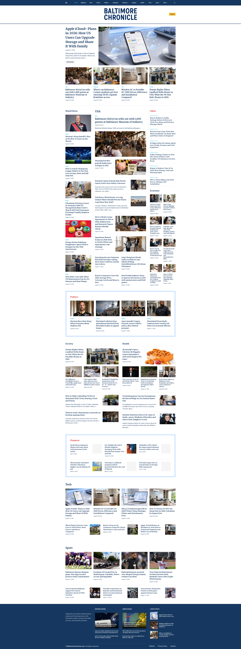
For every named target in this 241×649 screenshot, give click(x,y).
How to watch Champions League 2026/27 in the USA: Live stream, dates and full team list (76, 172)
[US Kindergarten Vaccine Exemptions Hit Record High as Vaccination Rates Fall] (168, 400)
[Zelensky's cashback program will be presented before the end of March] (131, 466)
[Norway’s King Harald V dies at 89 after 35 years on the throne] (78, 130)
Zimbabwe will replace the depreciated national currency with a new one (149, 447)
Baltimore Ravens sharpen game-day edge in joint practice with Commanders (77, 574)
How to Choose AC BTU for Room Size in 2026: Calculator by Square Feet (162, 511)
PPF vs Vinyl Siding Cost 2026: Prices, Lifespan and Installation (162, 182)
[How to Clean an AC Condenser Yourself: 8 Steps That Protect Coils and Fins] (132, 529)
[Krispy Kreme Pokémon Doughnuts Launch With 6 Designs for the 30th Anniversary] (78, 236)
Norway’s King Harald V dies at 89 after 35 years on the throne (77, 138)
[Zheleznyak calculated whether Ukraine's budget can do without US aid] (97, 466)
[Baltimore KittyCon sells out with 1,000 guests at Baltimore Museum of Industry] (78, 84)
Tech (150, 2)
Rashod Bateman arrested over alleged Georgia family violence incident (133, 574)
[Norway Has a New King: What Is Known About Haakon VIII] (82, 315)
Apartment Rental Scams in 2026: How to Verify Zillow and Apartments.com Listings (103, 242)
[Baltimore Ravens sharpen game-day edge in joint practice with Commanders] (78, 566)
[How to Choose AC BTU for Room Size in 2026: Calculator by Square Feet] (162, 503)
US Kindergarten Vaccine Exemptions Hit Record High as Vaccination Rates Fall (138, 398)
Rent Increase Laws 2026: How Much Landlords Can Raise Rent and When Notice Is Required (162, 134)
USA (91, 2)
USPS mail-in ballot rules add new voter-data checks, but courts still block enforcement (92, 382)
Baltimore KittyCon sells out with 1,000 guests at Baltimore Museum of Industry (119, 120)
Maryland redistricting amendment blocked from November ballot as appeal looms (107, 324)
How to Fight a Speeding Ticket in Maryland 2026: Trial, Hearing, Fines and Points (81, 398)
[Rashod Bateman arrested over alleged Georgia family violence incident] (134, 566)
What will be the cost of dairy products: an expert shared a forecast (134, 631)
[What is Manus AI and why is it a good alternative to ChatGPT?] (107, 620)
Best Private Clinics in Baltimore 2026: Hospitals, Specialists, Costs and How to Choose (166, 383)
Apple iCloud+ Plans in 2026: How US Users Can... (167, 615)
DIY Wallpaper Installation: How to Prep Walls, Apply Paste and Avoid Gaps (73, 382)
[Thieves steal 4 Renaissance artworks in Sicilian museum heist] (111, 416)
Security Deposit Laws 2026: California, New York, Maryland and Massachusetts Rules (168, 253)
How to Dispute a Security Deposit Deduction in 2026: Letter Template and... (155, 230)
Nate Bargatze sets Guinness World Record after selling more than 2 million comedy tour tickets (107, 260)
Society (134, 2)
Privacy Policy (162, 646)
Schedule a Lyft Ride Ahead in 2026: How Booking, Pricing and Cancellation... (169, 230)
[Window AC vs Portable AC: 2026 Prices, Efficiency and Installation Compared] (134, 84)
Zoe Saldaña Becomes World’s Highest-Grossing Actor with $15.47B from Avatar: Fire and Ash (114, 449)
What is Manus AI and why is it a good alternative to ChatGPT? (106, 625)
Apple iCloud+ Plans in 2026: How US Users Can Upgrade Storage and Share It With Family (80, 37)
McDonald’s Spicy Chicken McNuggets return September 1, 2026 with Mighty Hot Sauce (132, 354)
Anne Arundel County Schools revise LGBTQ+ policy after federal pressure (131, 324)
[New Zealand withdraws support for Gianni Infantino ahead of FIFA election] (95, 593)
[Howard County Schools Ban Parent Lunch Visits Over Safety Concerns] (138, 185)
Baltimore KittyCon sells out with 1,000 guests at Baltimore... (166, 625)
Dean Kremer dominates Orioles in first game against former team (150, 591)
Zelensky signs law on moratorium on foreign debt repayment (148, 465)
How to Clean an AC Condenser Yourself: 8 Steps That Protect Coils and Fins (114, 527)
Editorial (152, 646)
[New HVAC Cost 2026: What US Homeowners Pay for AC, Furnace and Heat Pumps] (78, 270)
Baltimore (83, 2)
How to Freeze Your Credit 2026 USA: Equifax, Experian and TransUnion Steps (156, 252)
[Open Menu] (66, 3)
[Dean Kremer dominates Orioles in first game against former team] (170, 593)
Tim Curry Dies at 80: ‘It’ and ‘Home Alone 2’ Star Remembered (130, 381)
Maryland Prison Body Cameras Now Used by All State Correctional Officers (158, 323)
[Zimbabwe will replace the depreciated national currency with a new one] (166, 449)
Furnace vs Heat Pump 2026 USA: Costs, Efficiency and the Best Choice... (155, 208)
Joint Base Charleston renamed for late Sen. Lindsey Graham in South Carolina (155, 278)
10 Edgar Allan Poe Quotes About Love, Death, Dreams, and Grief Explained (163, 145)
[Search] (175, 3)
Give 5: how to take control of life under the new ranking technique (106, 636)
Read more (70, 62)
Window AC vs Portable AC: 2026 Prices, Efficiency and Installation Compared (105, 511)
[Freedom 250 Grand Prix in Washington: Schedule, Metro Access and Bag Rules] (106, 566)
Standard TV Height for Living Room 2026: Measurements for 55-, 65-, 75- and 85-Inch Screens (110, 382)
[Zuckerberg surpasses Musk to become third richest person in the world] (97, 449)
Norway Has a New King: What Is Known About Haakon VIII (81, 323)
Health (142, 2)
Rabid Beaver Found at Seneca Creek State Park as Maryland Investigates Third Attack (148, 383)
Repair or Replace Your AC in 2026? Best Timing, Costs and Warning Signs (161, 170)
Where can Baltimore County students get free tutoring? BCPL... (166, 634)
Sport (157, 2)
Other (164, 2)
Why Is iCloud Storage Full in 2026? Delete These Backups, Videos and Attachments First (134, 512)
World (98, 2)
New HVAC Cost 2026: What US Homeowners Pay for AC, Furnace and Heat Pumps (77, 279)
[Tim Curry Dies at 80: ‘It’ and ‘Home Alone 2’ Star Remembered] (130, 376)
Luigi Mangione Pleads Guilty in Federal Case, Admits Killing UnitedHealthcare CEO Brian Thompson (133, 261)
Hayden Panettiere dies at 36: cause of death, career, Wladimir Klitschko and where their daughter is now (139, 417)
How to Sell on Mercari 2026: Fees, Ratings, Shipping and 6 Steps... (168, 277)
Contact (172, 14)
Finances (124, 2)
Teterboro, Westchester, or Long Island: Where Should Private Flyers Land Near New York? (110, 199)
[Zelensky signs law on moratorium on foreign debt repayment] (166, 466)
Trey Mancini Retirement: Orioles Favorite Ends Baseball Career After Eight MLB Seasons (161, 575)
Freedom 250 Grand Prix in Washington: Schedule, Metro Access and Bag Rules (106, 574)
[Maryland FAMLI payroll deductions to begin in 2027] (130, 167)
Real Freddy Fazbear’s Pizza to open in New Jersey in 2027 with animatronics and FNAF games (133, 279)
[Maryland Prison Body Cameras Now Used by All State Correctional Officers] (159, 315)
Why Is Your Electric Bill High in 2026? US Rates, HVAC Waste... (169, 207)
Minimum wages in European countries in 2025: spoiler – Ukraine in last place (133, 624)
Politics (106, 2)
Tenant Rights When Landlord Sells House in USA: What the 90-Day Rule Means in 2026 (74, 354)
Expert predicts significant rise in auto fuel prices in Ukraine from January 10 (106, 631)
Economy (115, 2)
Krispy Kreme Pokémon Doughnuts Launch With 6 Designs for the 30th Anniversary (76, 245)
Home (76, 2)
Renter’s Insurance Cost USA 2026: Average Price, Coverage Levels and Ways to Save (107, 279)
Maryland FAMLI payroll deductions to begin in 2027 (103, 163)
